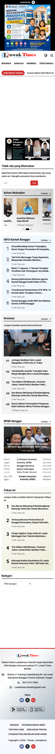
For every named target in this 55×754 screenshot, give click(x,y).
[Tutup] (33, 2)
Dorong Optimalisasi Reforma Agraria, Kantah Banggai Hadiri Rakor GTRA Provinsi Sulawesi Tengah (29, 280)
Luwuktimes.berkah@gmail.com (30, 687)
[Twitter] (27, 700)
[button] (46, 55)
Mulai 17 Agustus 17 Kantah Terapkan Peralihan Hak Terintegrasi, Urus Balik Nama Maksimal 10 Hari (29, 269)
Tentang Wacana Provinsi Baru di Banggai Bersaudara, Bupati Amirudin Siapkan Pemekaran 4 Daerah (29, 521)
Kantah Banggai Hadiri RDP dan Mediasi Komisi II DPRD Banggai (30, 302)
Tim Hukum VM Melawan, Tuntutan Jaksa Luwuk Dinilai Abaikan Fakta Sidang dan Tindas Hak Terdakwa (28, 383)
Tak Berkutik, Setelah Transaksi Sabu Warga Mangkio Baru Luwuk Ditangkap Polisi (30, 372)
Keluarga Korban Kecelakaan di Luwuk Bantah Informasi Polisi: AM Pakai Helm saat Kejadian (30, 562)
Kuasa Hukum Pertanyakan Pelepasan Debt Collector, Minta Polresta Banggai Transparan (30, 405)
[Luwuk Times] (19, 55)
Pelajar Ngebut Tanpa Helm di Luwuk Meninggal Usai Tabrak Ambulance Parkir (29, 534)
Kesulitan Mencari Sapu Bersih (26, 219)
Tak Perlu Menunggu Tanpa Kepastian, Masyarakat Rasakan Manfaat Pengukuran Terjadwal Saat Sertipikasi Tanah (30, 258)
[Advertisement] (27, 105)
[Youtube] (33, 700)
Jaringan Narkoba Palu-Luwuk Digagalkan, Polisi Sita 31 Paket (26, 361)
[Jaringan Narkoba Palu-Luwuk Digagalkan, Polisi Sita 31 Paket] (27, 342)
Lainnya (44, 193)
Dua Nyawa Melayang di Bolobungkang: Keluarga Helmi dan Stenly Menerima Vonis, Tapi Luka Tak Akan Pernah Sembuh (30, 394)
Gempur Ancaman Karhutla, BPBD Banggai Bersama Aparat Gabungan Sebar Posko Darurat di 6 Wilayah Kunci (27, 445)
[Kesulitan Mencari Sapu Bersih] (27, 206)
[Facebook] (22, 700)
